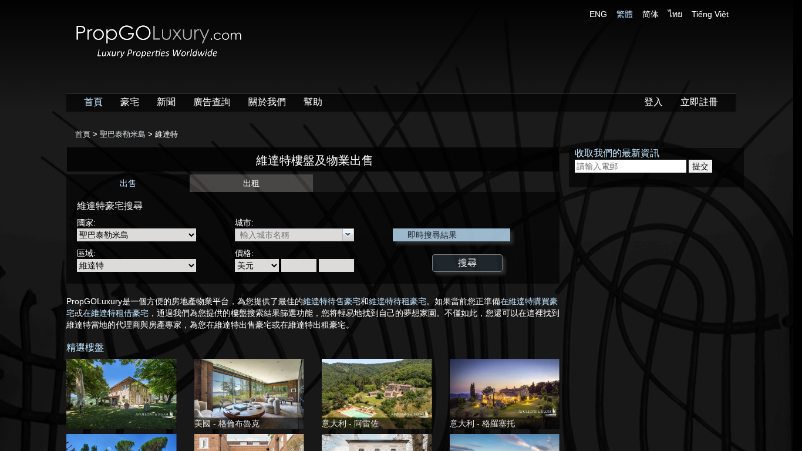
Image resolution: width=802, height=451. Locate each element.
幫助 (313, 102)
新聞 (166, 102)
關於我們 (267, 102)
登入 (653, 102)
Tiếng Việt (710, 14)
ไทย (675, 14)
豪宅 (129, 102)
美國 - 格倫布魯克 (227, 423)
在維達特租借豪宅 (116, 313)
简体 (650, 14)
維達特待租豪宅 (397, 301)
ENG (598, 14)
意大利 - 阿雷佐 (350, 423)
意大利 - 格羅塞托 (482, 423)
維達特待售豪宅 (331, 301)
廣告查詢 (212, 102)
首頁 (93, 102)
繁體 (624, 14)
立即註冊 (699, 102)
